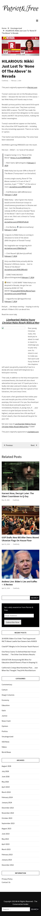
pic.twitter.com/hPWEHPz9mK (16, 222)
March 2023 (6, 849)
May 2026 (5, 782)
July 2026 (5, 771)
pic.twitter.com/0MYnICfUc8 (20, 187)
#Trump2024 (15, 291)
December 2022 (8, 865)
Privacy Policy (7, 879)
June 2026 (5, 776)
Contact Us (6, 882)
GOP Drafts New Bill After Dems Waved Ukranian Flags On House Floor (20, 539)
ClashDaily (5, 81)
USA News (5, 742)
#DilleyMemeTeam (28, 291)
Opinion (5, 726)
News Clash (6, 721)
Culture (5, 690)
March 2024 (6, 792)
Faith (4, 710)
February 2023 (7, 854)
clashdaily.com (33, 432)
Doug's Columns (8, 695)
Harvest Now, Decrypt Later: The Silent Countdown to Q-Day (18, 495)
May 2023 (5, 839)
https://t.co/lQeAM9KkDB (20, 158)
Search (34, 598)
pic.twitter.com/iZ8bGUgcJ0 (15, 248)
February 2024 (7, 797)
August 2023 (6, 828)
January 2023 (7, 860)
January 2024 (7, 802)
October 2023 (7, 818)
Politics (5, 731)
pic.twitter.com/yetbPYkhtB (15, 293)
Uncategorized (7, 736)
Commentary (7, 684)
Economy (5, 700)
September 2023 (8, 823)
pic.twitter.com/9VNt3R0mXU (15, 269)
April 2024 (5, 787)
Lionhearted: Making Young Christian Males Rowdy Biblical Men (20, 321)
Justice (4, 716)
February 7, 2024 (10, 194)
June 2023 (5, 834)
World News (6, 752)
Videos (4, 747)
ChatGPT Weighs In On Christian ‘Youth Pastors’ (20, 646)
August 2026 (6, 766)
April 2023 (5, 844)
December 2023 (8, 808)
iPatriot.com (32, 87)
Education (6, 705)
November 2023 (8, 813)
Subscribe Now (12, 622)
